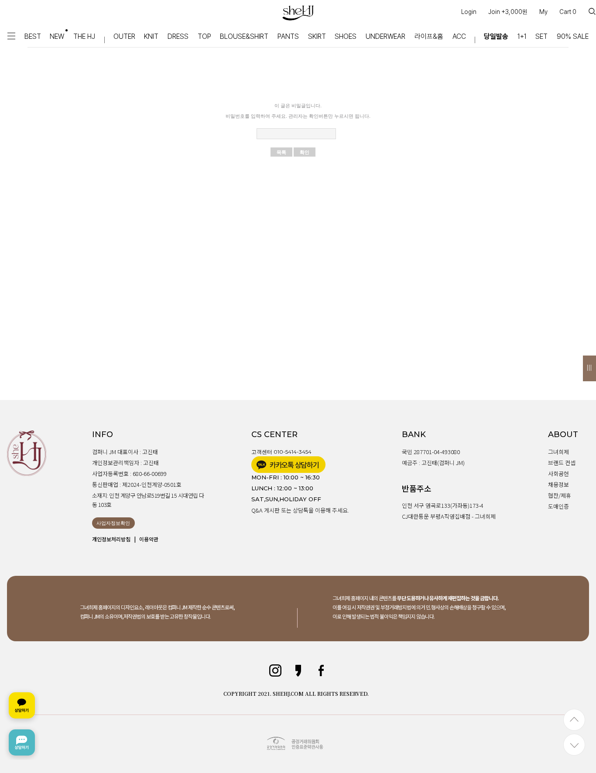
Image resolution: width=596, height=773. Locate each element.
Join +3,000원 (507, 11)
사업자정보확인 (113, 523)
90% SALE (573, 36)
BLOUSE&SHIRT (244, 36)
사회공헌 (558, 473)
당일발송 (496, 36)
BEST (32, 36)
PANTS (288, 36)
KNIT (151, 36)
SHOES (345, 36)
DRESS (178, 36)
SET (541, 36)
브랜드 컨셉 (561, 462)
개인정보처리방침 (111, 539)
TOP (204, 36)
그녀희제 (558, 452)
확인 (304, 152)
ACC (459, 36)
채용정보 (558, 484)
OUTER (124, 36)
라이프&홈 (428, 36)
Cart (567, 11)
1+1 (522, 36)
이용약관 (148, 539)
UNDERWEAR (385, 36)
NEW (57, 36)
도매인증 (558, 506)
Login (468, 11)
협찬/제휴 (559, 495)
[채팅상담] (21, 724)
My (543, 11)
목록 (281, 152)
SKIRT (317, 36)
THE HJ (84, 36)
